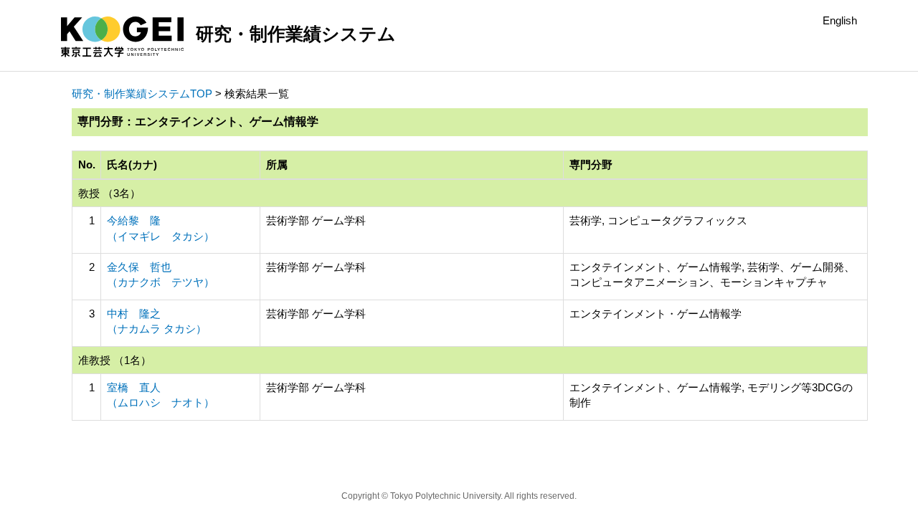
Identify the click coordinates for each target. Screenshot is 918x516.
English (840, 20)
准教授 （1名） (114, 360)
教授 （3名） (109, 193)
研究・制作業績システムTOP (142, 93)
